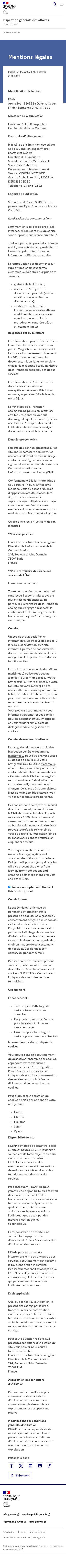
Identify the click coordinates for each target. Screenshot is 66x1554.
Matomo (46, 764)
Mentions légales (36, 1532)
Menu (61, 4)
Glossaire (21, 1532)
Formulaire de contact (22, 583)
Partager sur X (21, 1465)
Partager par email (40, 1465)
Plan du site (8, 1532)
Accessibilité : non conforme (16, 1537)
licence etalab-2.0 (11, 1549)
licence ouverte (44, 235)
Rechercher (54, 4)
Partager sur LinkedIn (30, 1465)
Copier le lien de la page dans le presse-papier (49, 1465)
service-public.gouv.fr (34, 1514)
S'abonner (22, 1475)
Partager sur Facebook (11, 1465)
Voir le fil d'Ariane (11, 32)
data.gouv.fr (36, 1522)
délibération (36, 813)
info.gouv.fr (9, 1514)
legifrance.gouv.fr (13, 1522)
